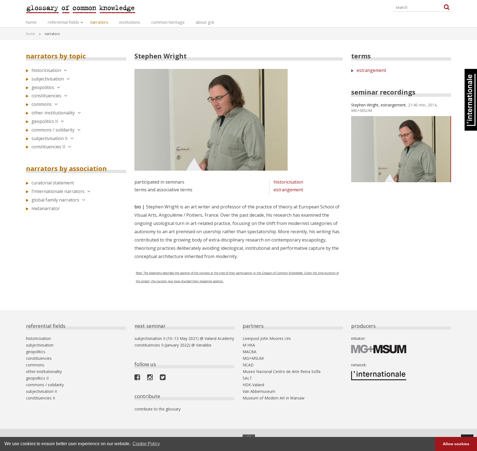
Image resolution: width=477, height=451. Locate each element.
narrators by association (66, 168)
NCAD (248, 364)
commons (41, 104)
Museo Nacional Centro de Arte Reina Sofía (281, 371)
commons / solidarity (53, 130)
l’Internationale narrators (57, 191)
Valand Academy (219, 338)
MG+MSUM (253, 358)
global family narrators (55, 200)
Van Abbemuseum (259, 391)
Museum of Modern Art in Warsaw (273, 398)
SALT (247, 378)
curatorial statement (52, 183)
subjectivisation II (49, 138)
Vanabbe (203, 345)
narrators (99, 22)
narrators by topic (56, 55)
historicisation (46, 70)
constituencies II (48, 147)
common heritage (168, 22)
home (31, 22)
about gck (205, 22)
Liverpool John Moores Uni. (267, 338)
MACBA (249, 351)
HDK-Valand (253, 384)
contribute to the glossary (157, 409)
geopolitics (42, 87)
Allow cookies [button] (456, 444)
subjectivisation (47, 79)
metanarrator (45, 208)
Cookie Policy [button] (146, 443)
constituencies (46, 96)
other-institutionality (53, 113)
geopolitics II (44, 121)
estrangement (288, 190)
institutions (129, 22)
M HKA (249, 345)
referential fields (63, 22)
